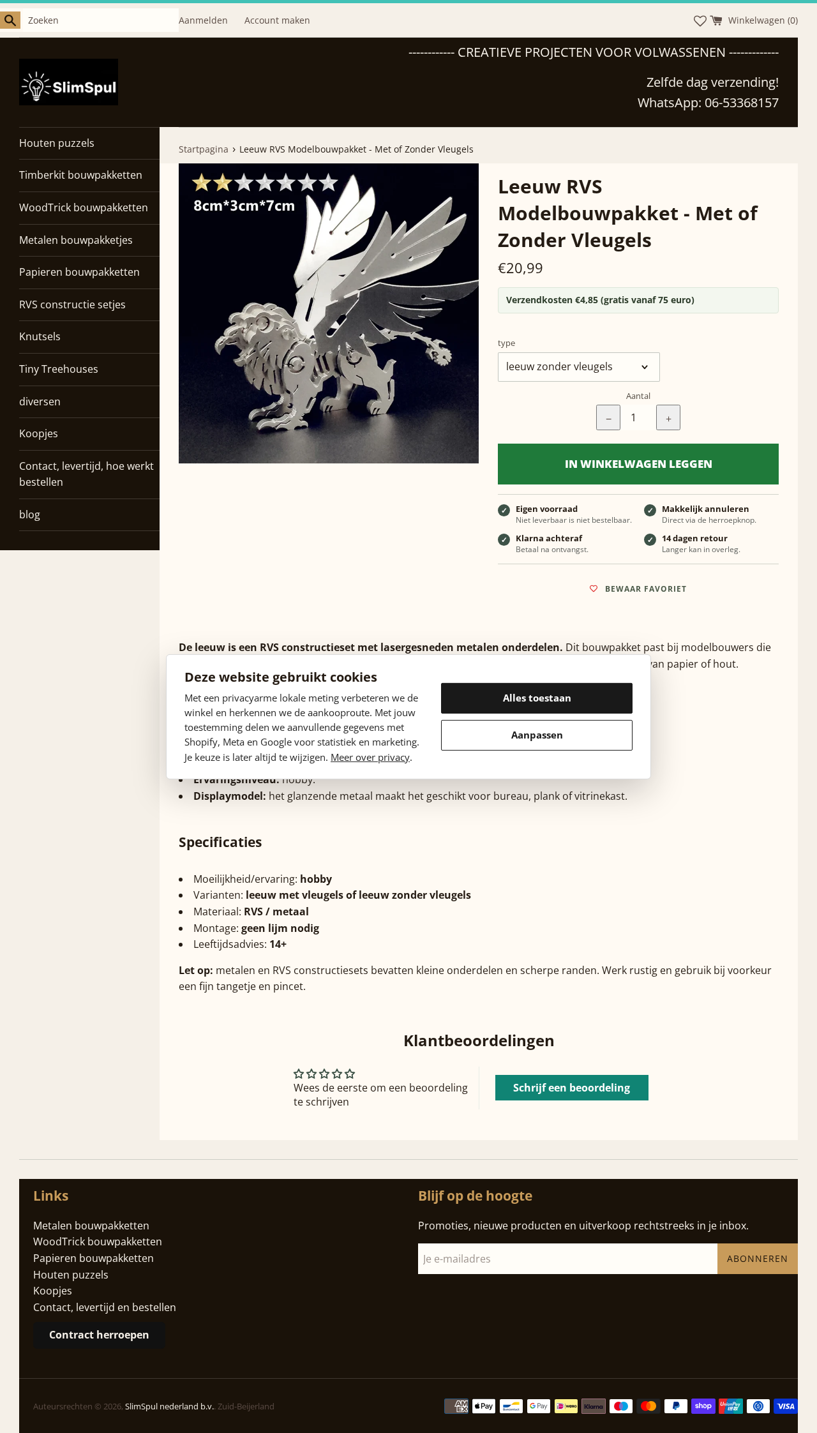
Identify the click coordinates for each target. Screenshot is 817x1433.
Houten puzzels (56, 143)
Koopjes (38, 433)
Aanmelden (203, 20)
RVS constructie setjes (72, 304)
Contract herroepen (99, 1335)
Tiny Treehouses (58, 369)
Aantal (638, 396)
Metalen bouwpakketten (91, 1226)
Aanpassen (537, 734)
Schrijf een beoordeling (571, 1088)
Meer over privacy (370, 756)
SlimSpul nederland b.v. (169, 1406)
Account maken (277, 20)
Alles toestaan (537, 697)
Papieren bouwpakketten (79, 272)
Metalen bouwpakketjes (76, 240)
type (506, 343)
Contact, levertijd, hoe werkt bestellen (86, 474)
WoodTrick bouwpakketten (83, 207)
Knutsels (40, 336)
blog (29, 514)
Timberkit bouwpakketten (80, 175)
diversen (40, 401)
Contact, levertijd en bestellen (104, 1307)
